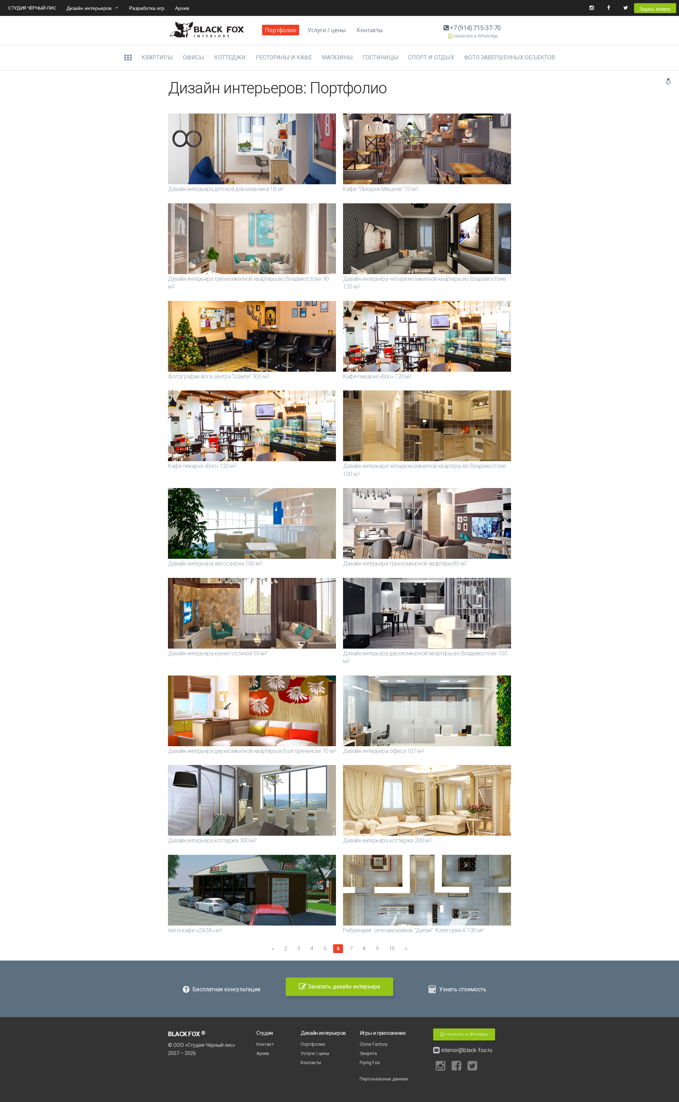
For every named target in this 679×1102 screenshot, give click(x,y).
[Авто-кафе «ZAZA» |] (252, 890)
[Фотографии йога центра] (252, 336)
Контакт (265, 1044)
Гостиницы (380, 57)
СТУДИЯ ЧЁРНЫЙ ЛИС (32, 8)
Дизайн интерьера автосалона (215, 563)
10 (392, 948)
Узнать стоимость (462, 989)
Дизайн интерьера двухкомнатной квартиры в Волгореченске (252, 751)
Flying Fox (370, 1062)
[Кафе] (427, 149)
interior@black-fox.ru (466, 1050)
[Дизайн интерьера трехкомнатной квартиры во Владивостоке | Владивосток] (252, 238)
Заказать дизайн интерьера (344, 986)
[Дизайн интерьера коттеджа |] (252, 800)
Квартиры (157, 57)
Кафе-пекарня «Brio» (377, 376)
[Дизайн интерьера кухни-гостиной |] (252, 613)
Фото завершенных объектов (509, 57)
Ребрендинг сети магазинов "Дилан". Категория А (413, 930)
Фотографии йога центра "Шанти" (218, 376)
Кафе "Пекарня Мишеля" (380, 189)
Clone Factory (374, 1044)
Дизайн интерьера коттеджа (212, 840)
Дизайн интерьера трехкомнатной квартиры (404, 563)
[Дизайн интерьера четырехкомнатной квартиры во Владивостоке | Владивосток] (427, 238)
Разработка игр (146, 7)
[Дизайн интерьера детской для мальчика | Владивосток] (252, 149)
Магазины (337, 57)
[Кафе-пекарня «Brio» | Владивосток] (427, 336)
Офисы (193, 57)
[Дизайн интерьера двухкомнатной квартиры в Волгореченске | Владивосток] (252, 710)
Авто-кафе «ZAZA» (194, 930)
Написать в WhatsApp (476, 36)
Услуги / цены (327, 30)
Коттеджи (230, 57)
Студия (264, 1033)
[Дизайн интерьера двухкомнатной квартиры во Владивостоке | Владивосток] (427, 613)
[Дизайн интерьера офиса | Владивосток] (427, 710)
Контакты (370, 30)
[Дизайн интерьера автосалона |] (252, 523)
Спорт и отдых (431, 57)
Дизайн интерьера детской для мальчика (226, 189)
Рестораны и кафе (284, 57)
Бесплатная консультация (225, 989)
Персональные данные (384, 1078)
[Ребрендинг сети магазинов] (427, 890)
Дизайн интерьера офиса (383, 751)
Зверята (368, 1053)
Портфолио (280, 30)
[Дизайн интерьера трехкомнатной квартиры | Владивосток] (427, 523)
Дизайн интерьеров (88, 7)
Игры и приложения (383, 1033)
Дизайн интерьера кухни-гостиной (217, 653)
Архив (182, 7)
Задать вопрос (655, 8)
